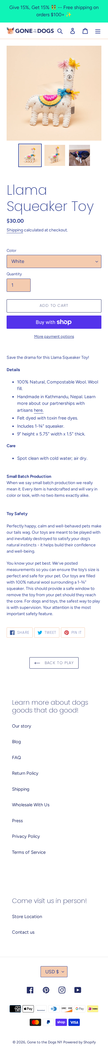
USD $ (52, 972)
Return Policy (25, 773)
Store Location (27, 916)
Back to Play (58, 663)
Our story (21, 726)
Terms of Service (29, 852)
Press (17, 820)
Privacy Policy (26, 836)
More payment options (54, 336)
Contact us (23, 932)
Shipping (15, 230)
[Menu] (98, 30)
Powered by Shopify (79, 1042)
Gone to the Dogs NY (44, 1042)
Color (11, 250)
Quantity (14, 274)
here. (39, 410)
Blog (16, 741)
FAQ (16, 757)
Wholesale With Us (31, 804)
